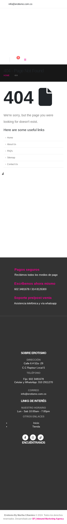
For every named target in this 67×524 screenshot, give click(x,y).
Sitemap (11, 157)
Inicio (36, 422)
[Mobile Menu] (25, 60)
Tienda (36, 426)
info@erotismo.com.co (33, 393)
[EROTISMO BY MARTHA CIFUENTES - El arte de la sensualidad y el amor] (21, 32)
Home (10, 137)
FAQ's (10, 151)
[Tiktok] (41, 437)
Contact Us (12, 164)
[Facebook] (25, 437)
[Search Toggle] (6, 60)
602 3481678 (36, 379)
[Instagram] (33, 437)
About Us (11, 144)
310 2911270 (45, 382)
